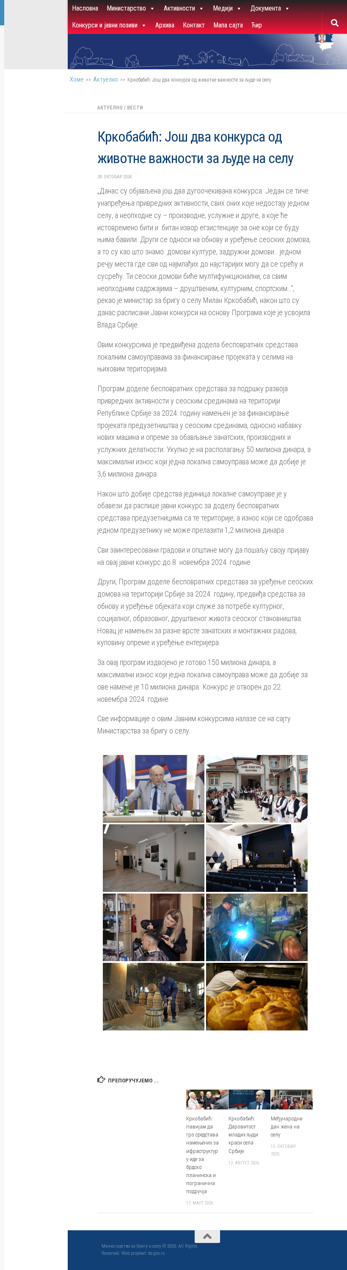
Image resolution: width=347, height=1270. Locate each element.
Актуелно (105, 79)
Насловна (85, 8)
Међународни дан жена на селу (287, 1126)
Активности (179, 8)
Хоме (77, 79)
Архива (164, 25)
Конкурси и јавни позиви (105, 25)
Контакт (194, 25)
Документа (266, 8)
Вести (135, 108)
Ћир (256, 25)
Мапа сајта (228, 25)
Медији (223, 8)
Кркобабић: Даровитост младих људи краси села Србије (243, 1134)
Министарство (126, 8)
